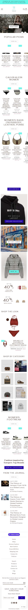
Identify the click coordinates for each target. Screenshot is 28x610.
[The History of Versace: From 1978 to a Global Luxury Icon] (5, 483)
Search (14, 561)
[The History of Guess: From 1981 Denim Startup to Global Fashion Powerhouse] (5, 497)
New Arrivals (14, 189)
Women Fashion (14, 544)
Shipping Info (14, 551)
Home (14, 539)
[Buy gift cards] (14, 239)
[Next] (25, 33)
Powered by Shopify (14, 608)
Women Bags (9, 29)
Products (14, 563)
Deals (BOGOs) (14, 549)
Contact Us (14, 554)
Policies (14, 556)
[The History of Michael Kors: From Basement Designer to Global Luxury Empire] (5, 513)
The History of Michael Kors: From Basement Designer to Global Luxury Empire (18, 517)
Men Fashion (14, 546)
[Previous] (22, 33)
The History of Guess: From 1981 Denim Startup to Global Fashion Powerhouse (17, 501)
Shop (14, 541)
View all (14, 41)
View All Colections (14, 467)
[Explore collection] (14, 209)
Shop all (20, 29)
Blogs (14, 573)
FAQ (14, 571)
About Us (14, 566)
